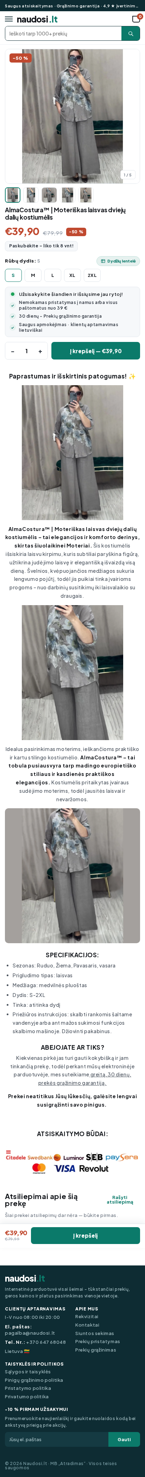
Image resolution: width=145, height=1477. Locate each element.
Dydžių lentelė (121, 261)
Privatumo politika (27, 1396)
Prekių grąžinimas (95, 1350)
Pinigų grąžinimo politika (34, 1380)
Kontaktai (87, 1325)
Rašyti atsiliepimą (120, 1199)
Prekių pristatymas (97, 1341)
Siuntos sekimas (94, 1333)
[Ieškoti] (130, 33)
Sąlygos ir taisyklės (28, 1371)
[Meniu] (9, 19)
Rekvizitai (87, 1316)
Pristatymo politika (28, 1388)
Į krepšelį (85, 1235)
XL (72, 275)
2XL (92, 275)
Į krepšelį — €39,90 (96, 351)
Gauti (124, 1439)
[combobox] (63, 33)
